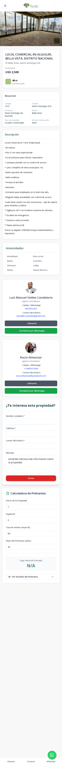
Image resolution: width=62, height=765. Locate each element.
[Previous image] (5, 29)
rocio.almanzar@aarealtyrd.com (31, 376)
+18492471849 (31, 368)
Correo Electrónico (15, 440)
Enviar (31, 478)
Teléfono (11, 428)
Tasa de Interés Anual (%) (18, 527)
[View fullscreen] (57, 41)
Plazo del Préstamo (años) (18, 541)
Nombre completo (15, 416)
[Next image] (57, 29)
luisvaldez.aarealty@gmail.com (31, 316)
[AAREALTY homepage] (30, 5)
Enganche (10, 514)
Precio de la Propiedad (16, 501)
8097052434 (31, 308)
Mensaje (10, 452)
